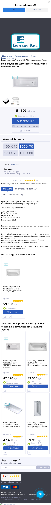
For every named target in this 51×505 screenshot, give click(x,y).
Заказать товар (27, 121)
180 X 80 (26, 153)
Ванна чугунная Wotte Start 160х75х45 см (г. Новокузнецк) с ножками (12, 289)
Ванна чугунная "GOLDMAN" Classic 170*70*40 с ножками (11, 425)
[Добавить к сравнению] (5, 391)
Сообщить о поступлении (27, 126)
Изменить (37, 10)
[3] (30, 180)
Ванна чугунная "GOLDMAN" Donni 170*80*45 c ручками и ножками (12, 364)
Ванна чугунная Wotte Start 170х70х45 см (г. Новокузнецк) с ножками (37, 425)
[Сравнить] (5, 317)
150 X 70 (11, 146)
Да (14, 10)
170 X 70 (11, 153)
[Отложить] (10, 317)
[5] (34, 180)
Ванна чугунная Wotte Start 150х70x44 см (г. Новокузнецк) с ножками (37, 363)
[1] (26, 180)
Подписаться (43, 467)
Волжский (15, 164)
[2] (28, 180)
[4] (32, 180)
